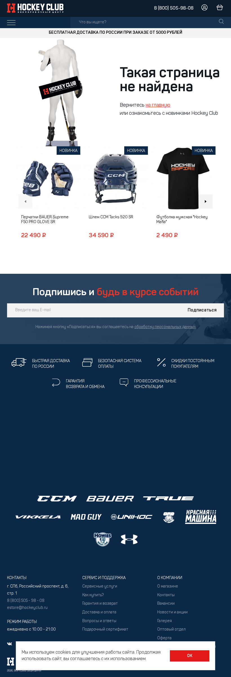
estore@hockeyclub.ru (27, 608)
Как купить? (93, 595)
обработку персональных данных (165, 327)
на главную (158, 105)
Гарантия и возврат (100, 604)
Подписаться (202, 310)
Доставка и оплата (99, 612)
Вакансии (166, 604)
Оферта (164, 638)
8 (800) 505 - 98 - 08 (26, 601)
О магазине (167, 586)
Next (206, 201)
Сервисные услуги (99, 586)
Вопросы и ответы (99, 621)
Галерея (164, 621)
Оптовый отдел (171, 629)
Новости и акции (172, 612)
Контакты (166, 595)
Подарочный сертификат (105, 629)
